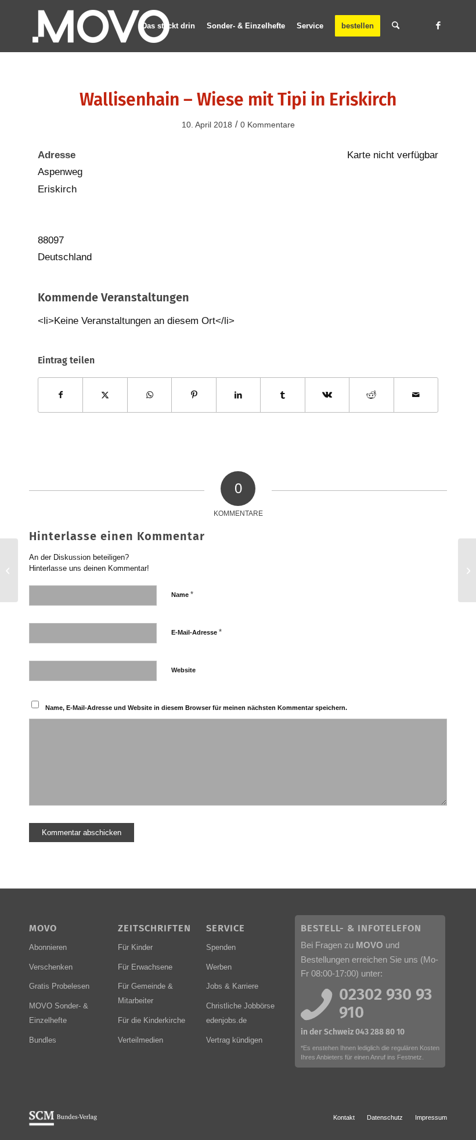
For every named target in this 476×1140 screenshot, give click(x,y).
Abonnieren (48, 947)
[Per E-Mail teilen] (416, 395)
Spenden (221, 947)
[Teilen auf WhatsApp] (149, 395)
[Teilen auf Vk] (327, 395)
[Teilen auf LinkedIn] (238, 395)
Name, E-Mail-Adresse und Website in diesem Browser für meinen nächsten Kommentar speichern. (196, 707)
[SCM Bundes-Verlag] (63, 1123)
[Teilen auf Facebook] (60, 395)
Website (183, 669)
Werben (219, 967)
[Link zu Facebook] (438, 25)
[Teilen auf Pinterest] (193, 395)
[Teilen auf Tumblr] (282, 395)
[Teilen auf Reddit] (371, 395)
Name (182, 594)
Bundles (42, 1040)
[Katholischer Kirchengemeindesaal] (9, 570)
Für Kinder (135, 947)
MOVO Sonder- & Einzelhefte (58, 1013)
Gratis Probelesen (59, 986)
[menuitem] (168, 26)
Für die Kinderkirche (151, 1020)
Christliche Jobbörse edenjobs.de (240, 1013)
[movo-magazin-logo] (102, 26)
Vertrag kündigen (234, 1040)
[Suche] (395, 26)
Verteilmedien (140, 1040)
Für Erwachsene (145, 967)
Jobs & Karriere (232, 986)
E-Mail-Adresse (196, 632)
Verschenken (51, 967)
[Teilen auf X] (105, 395)
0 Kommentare (267, 124)
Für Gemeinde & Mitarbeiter (145, 993)
